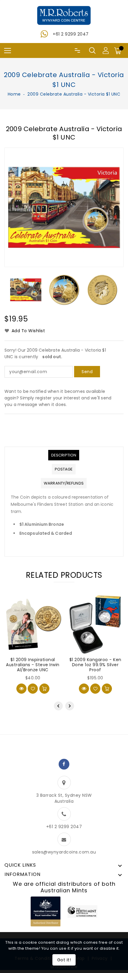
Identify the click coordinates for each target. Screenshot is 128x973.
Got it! (64, 960)
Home (14, 94)
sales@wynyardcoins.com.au (64, 852)
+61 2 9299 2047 (71, 34)
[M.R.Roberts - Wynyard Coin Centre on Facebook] (64, 764)
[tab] (63, 455)
